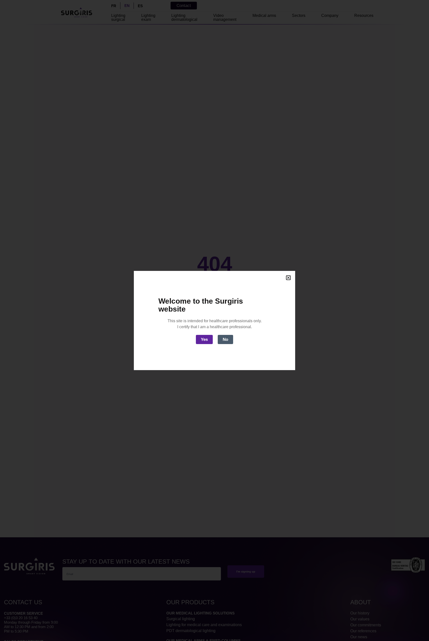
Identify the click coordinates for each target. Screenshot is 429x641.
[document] (214, 320)
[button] (288, 278)
